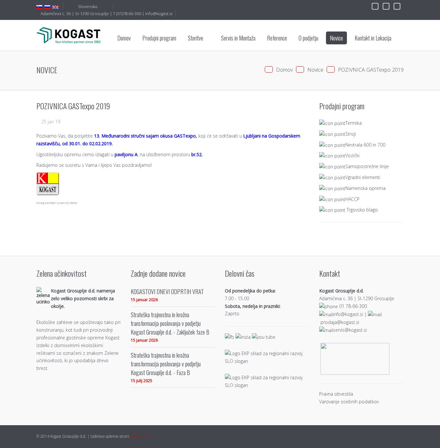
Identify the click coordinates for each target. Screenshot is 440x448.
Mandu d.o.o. (141, 436)
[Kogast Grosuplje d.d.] (68, 35)
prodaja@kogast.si (339, 322)
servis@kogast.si (350, 330)
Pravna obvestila (336, 394)
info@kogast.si (158, 13)
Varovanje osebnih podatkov (349, 402)
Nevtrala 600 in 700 (365, 144)
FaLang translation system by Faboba (56, 202)
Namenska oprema (365, 188)
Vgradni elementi (362, 177)
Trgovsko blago (362, 210)
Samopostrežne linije (367, 166)
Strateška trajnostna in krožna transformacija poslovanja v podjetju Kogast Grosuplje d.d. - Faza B (166, 364)
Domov (284, 69)
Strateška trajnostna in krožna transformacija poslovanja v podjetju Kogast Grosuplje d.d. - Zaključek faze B (170, 323)
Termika (353, 123)
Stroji (350, 133)
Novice (315, 69)
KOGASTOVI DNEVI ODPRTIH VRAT (167, 291)
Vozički (352, 155)
